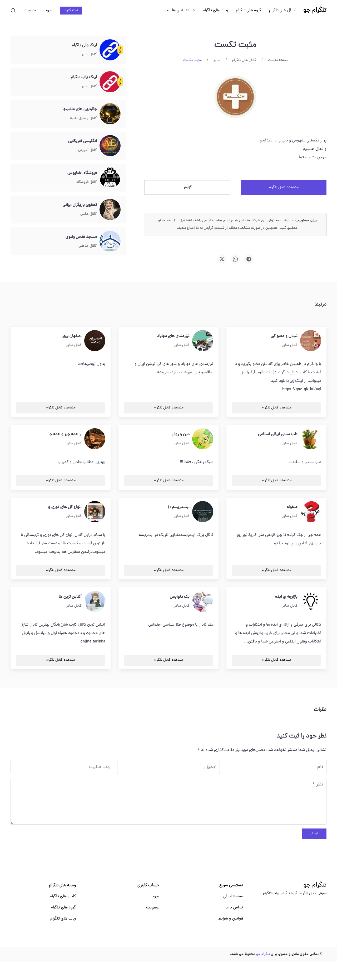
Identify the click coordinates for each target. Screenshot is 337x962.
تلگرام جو (314, 885)
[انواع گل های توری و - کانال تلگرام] (94, 512)
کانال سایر (89, 54)
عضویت (30, 10)
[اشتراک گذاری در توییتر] (222, 259)
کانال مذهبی (87, 246)
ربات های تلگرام (215, 10)
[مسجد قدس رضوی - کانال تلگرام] (110, 242)
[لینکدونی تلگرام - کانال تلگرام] (110, 50)
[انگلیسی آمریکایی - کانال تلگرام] (110, 146)
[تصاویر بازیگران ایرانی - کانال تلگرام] (110, 210)
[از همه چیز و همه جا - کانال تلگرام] (94, 439)
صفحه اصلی (233, 896)
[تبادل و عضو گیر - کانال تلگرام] (310, 341)
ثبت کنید (71, 10)
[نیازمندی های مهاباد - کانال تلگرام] (202, 341)
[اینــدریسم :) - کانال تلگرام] (202, 512)
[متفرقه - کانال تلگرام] (310, 512)
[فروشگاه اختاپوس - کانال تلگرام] (110, 178)
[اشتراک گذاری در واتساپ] (235, 259)
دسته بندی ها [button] (183, 10)
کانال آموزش (87, 150)
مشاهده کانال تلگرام (284, 187)
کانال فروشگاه (86, 182)
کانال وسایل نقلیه (83, 118)
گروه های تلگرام (248, 10)
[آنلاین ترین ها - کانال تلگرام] (94, 601)
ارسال (314, 833)
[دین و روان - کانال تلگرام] (202, 439)
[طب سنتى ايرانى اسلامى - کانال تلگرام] (310, 439)
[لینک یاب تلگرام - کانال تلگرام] (110, 82)
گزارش (187, 187)
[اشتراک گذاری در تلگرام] (249, 259)
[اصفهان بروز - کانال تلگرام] (94, 341)
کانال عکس (88, 214)
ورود (48, 10)
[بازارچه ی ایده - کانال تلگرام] (310, 601)
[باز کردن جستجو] (13, 10)
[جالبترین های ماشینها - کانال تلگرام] (110, 114)
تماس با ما (234, 907)
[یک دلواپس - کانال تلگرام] (202, 601)
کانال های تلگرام (282, 10)
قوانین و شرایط (230, 919)
